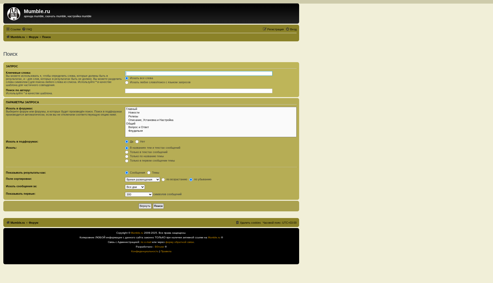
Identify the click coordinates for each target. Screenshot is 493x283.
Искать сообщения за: (21, 186)
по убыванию (202, 179)
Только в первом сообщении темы (152, 160)
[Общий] (211, 124)
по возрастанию (176, 179)
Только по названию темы (146, 156)
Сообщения (137, 172)
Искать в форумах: (19, 108)
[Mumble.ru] (14, 13)
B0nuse (159, 246)
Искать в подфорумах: (22, 141)
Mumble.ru (137, 232)
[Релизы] (211, 116)
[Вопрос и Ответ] (211, 127)
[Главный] (211, 109)
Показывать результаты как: (26, 172)
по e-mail (146, 242)
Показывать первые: (20, 193)
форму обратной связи (179, 242)
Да (131, 141)
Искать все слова (141, 78)
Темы (155, 172)
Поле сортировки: (19, 178)
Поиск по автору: (18, 90)
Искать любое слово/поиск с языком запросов (160, 82)
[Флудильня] (211, 131)
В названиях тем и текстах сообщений (154, 147)
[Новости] (211, 113)
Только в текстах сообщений (148, 152)
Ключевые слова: (18, 72)
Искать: (11, 147)
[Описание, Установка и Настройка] (211, 120)
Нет (142, 141)
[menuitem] (27, 29)
